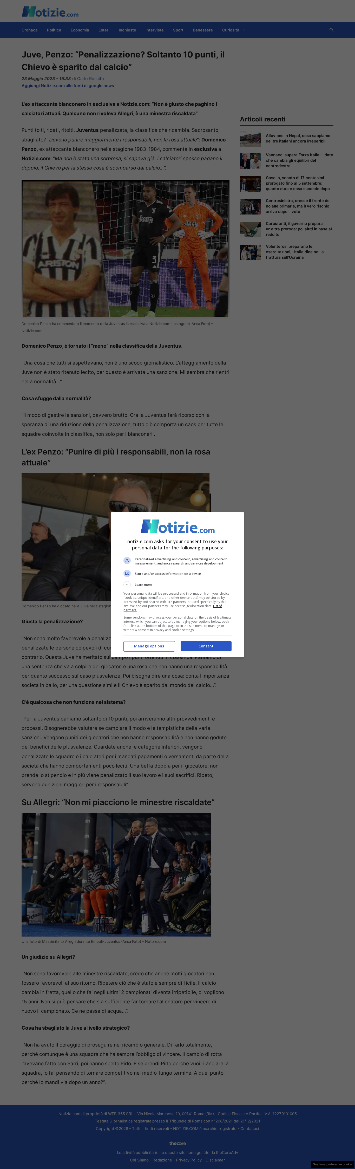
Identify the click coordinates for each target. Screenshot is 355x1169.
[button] (177, 584)
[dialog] (177, 584)
